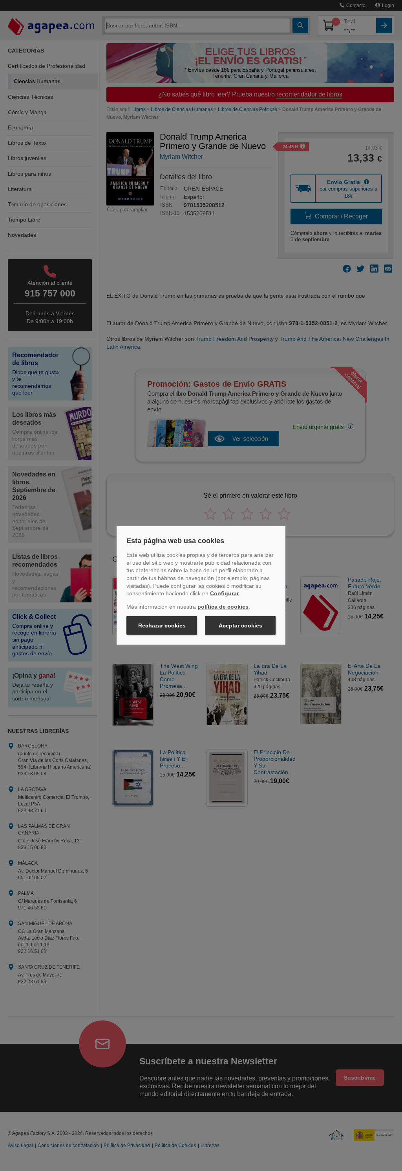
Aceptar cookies (240, 625)
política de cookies (223, 607)
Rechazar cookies (162, 625)
